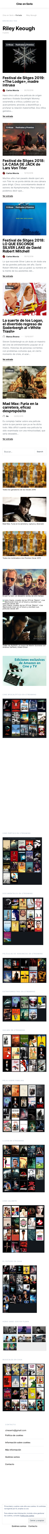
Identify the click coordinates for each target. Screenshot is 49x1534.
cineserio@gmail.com (15, 1430)
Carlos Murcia (12, 90)
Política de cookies (14, 1435)
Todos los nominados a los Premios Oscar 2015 (22, 558)
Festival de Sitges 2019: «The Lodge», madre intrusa (23, 81)
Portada (19, 15)
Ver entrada (8, 116)
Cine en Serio (24, 3)
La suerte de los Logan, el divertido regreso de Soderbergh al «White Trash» (23, 326)
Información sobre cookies (17, 1442)
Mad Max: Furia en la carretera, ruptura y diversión (23, 524)
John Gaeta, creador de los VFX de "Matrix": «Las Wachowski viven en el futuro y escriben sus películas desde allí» (23, 607)
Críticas (9, 45)
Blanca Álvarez (12, 336)
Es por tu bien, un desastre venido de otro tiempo (23, 596)
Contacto (9, 1464)
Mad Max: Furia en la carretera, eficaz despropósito (20, 407)
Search (40, 451)
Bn (7, 416)
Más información (13, 1450)
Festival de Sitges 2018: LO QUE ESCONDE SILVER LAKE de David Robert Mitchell (24, 245)
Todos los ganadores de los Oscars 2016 (19, 490)
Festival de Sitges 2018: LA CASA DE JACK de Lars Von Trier (24, 164)
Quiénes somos (12, 1457)
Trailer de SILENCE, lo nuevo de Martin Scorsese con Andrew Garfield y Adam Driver (24, 646)
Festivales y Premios (25, 45)
